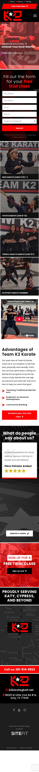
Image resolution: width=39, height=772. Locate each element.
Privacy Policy (11, 748)
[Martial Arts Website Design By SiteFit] (19, 733)
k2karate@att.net (21, 690)
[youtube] (19, 710)
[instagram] (25, 710)
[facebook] (14, 710)
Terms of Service (26, 748)
